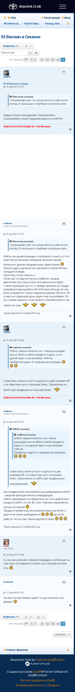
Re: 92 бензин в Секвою (15, 83)
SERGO (6, 77)
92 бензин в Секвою (20, 37)
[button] (26, 60)
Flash (6, 545)
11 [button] (42, 59)
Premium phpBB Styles (50, 660)
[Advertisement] (37, 176)
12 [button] (47, 59)
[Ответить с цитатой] (64, 71)
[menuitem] (12, 18)
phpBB (37, 672)
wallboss (7, 223)
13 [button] (52, 59)
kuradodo (8, 582)
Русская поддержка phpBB (37, 680)
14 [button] (58, 59)
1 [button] (35, 59)
